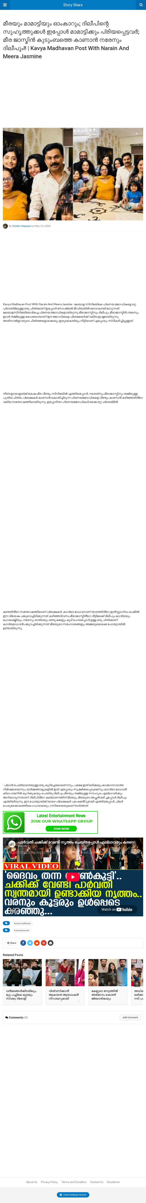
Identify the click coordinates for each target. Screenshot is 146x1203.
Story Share (73, 5)
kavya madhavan (22, 923)
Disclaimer (113, 1182)
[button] (5, 5)
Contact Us (96, 1182)
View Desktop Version (74, 1195)
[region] (73, 92)
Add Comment (130, 1017)
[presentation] (137, 984)
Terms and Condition (73, 1182)
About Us (31, 1182)
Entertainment (21, 930)
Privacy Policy (49, 1182)
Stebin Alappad (22, 225)
